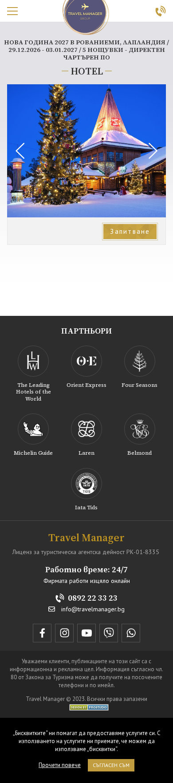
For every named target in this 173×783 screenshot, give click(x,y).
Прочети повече (60, 765)
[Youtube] (86, 633)
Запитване (130, 231)
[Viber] (108, 633)
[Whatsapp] (131, 633)
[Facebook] (42, 633)
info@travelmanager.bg (93, 609)
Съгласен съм (111, 765)
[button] (153, 151)
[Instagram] (64, 633)
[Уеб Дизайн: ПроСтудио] (87, 707)
